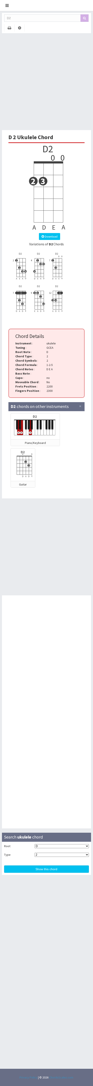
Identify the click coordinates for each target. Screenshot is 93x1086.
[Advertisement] (46, 81)
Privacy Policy (28, 1077)
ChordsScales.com (61, 1077)
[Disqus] (46, 655)
